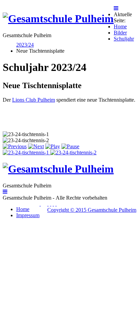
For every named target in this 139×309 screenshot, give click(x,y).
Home (22, 209)
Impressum (27, 215)
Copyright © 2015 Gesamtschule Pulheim (91, 210)
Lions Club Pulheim (33, 100)
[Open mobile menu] (116, 8)
